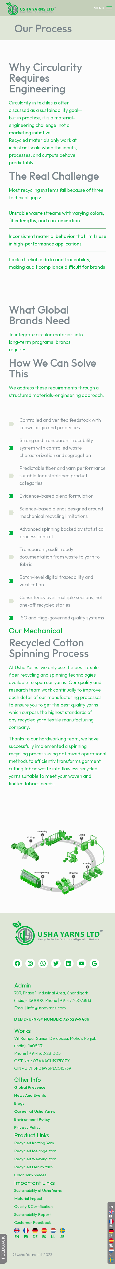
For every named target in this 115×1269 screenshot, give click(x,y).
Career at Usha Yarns (34, 1111)
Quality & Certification (33, 1206)
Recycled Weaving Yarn (35, 1158)
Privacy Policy (27, 1127)
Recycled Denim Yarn (33, 1166)
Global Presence (29, 1087)
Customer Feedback (32, 1222)
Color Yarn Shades (30, 1174)
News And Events (30, 1095)
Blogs (19, 1103)
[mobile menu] (103, 8)
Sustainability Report (32, 1214)
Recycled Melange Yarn (35, 1150)
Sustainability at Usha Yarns (38, 1190)
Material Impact (28, 1198)
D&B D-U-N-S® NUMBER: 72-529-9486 (51, 1019)
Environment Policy (32, 1119)
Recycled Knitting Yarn (34, 1142)
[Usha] (30, 8)
